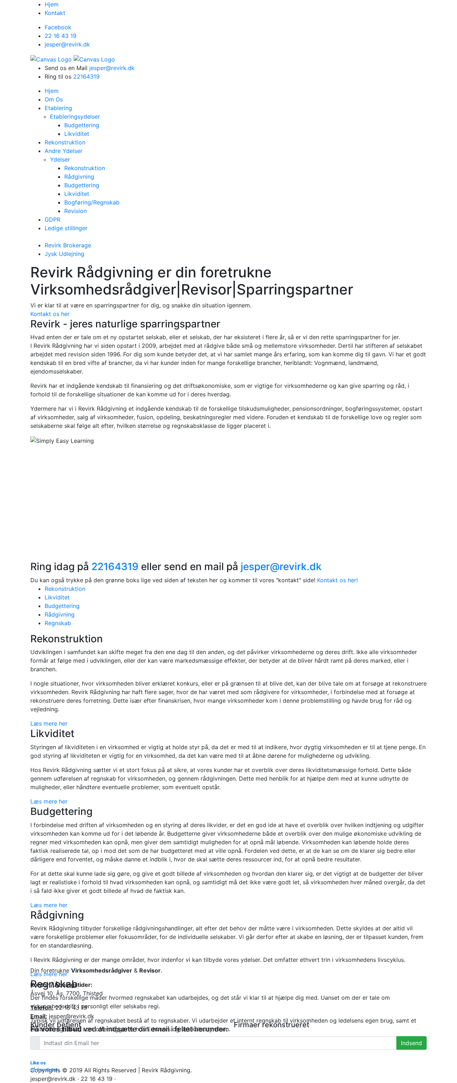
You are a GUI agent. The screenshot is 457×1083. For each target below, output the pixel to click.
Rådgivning (60, 614)
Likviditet (57, 597)
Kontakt (55, 12)
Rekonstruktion (65, 588)
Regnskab (58, 623)
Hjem (52, 4)
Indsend (411, 1043)
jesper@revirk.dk (112, 67)
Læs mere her (48, 723)
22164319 (86, 76)
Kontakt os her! (337, 580)
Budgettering (62, 605)
